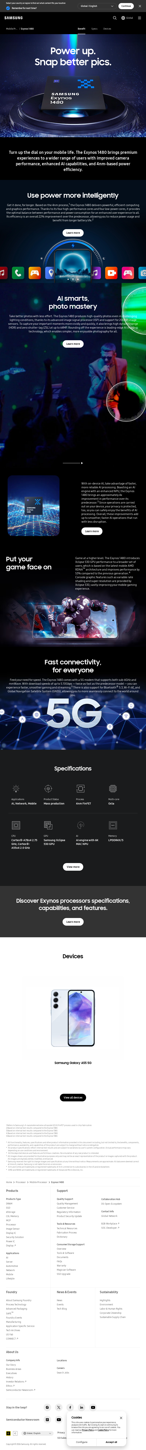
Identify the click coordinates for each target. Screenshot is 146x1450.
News (59, 1300)
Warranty (61, 1265)
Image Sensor (13, 1228)
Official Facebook (70, 1407)
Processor (21, 1182)
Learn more (73, 233)
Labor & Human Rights (111, 1308)
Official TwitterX (59, 1407)
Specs (94, 28)
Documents (62, 1257)
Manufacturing (13, 1321)
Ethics (9, 1385)
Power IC (10, 1241)
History (9, 1377)
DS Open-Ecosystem (111, 1203)
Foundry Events (14, 1317)
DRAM (9, 1203)
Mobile (9, 1274)
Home (9, 1182)
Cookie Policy (103, 1430)
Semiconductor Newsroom (19, 1390)
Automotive (12, 1266)
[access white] (15, 1433)
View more (73, 867)
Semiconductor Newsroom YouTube (59, 1419)
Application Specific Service (20, 1326)
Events (60, 1304)
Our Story (11, 1364)
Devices (107, 28)
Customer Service (65, 1207)
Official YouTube (93, 1407)
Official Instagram (47, 1407)
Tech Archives (13, 1330)
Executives (11, 1373)
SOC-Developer (109, 1227)
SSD (8, 1207)
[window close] (121, 1417)
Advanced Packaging (16, 1308)
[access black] (8, 1433)
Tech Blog (62, 1308)
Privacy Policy (88, 1430)
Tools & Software (65, 1253)
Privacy (61, 1432)
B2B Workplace (109, 1223)
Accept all (111, 1442)
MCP (8, 1220)
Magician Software (66, 1269)
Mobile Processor (12, 28)
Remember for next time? (24, 8)
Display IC (11, 1233)
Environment (106, 1304)
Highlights (105, 1300)
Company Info (13, 1360)
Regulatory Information (69, 1212)
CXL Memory (12, 1216)
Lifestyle (10, 1278)
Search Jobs (63, 1372)
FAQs (59, 1261)
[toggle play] (82, 463)
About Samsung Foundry (18, 1300)
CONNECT (11, 1338)
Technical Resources (67, 1228)
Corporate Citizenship (110, 1313)
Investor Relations (15, 1381)
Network (10, 1270)
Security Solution (15, 1237)
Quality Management (67, 1203)
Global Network (109, 1216)
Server (9, 1261)
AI (7, 1257)
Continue (126, 6)
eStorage (10, 1212)
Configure (81, 1442)
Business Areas (13, 1369)
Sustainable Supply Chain (113, 1317)
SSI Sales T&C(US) (66, 1438)
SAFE (9, 1313)
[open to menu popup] (139, 18)
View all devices (73, 1097)
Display (9, 1245)
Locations (62, 1360)
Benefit (81, 28)
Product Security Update (69, 1216)
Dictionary (62, 1236)
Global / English (89, 6)
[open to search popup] (115, 18)
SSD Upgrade (63, 1274)
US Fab (9, 1334)
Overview (61, 1248)
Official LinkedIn (81, 1407)
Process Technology (16, 1304)
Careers (61, 1368)
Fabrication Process (67, 1232)
